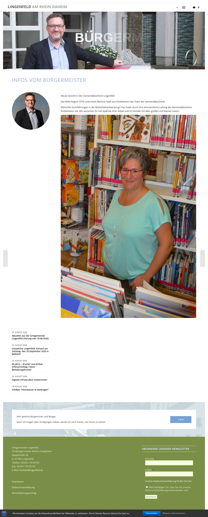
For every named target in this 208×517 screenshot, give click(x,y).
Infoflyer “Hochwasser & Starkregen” (30, 389)
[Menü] (183, 7)
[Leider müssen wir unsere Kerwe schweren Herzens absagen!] (5, 258)
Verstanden (151, 513)
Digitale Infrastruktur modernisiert (29, 379)
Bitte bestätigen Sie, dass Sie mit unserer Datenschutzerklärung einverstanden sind (168, 489)
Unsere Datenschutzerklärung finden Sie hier (168, 481)
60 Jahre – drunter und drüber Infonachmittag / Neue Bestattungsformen (27, 367)
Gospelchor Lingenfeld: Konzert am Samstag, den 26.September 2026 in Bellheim (30, 351)
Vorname (150, 458)
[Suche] (177, 7)
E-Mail (149, 469)
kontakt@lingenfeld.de (31, 470)
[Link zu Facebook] (198, 7)
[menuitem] (177, 7)
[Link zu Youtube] (194, 7)
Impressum (18, 481)
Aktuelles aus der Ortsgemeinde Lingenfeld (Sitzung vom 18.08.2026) (30, 337)
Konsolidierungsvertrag (24, 492)
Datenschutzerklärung (23, 487)
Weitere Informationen (174, 513)
